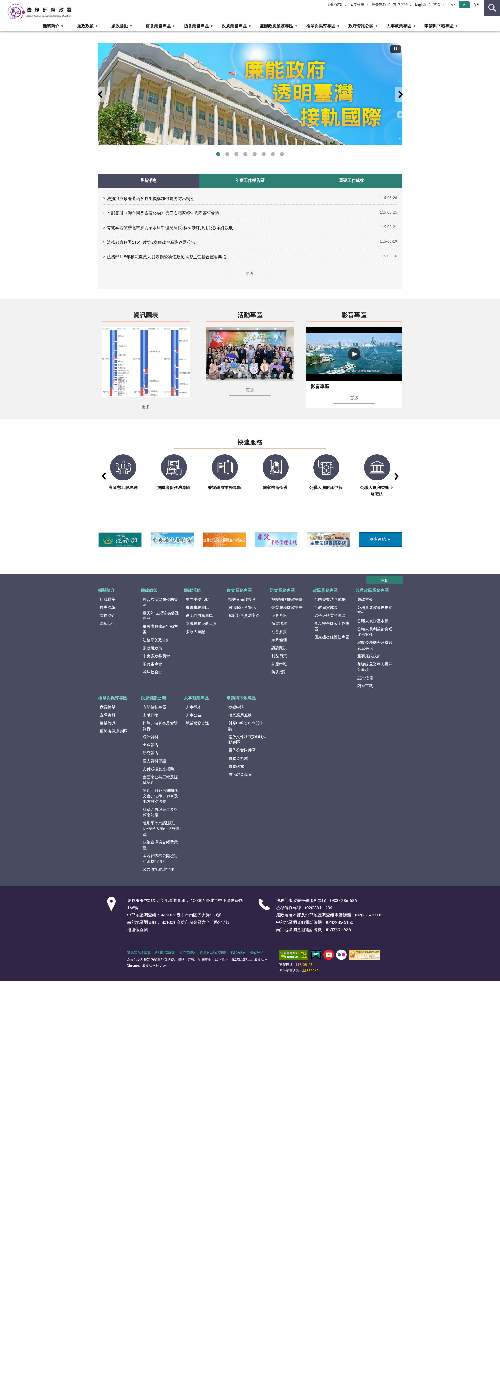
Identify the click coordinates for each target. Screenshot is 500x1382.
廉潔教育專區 (240, 775)
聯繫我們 (107, 624)
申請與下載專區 (439, 26)
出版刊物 (150, 715)
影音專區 (354, 315)
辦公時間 (256, 952)
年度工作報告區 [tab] (250, 180)
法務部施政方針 (156, 640)
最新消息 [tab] (148, 180)
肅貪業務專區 (158, 26)
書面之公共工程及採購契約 (160, 780)
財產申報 (279, 664)
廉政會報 (279, 616)
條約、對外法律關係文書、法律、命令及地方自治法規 (160, 796)
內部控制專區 (154, 707)
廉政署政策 (152, 648)
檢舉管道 (107, 723)
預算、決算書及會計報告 (160, 726)
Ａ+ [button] (476, 5)
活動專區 (250, 315)
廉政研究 (236, 767)
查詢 (492, 8)
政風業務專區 (234, 26)
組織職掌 (107, 600)
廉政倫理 (279, 640)
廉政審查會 (152, 664)
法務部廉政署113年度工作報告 (282, 154)
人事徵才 (193, 707)
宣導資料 (107, 715)
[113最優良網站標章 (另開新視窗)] (364, 956)
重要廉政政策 (369, 656)
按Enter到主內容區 (19, 4)
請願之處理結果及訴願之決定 (160, 812)
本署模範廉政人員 (201, 624)
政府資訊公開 (360, 26)
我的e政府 (238, 952)
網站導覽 (335, 5)
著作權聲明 (187, 952)
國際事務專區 (255, 154)
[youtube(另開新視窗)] (328, 956)
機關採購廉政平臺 (287, 600)
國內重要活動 (197, 600)
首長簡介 (107, 616)
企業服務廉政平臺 (287, 608)
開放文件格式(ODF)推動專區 (247, 739)
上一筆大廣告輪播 (100, 94)
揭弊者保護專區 (236, 154)
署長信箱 (378, 5)
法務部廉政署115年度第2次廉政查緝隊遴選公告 (151, 242)
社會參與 (279, 632)
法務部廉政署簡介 (218, 154)
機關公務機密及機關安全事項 (374, 645)
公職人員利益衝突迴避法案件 (374, 632)
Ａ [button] (464, 5)
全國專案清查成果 (330, 600)
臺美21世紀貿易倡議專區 (161, 616)
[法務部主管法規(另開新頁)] (328, 539)
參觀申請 (236, 707)
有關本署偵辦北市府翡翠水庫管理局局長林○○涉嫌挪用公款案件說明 (170, 228)
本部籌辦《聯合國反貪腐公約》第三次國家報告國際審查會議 (163, 213)
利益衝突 (279, 656)
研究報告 (150, 753)
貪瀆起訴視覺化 (242, 608)
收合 (384, 580)
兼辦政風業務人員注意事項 (374, 667)
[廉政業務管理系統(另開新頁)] (276, 539)
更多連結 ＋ (380, 539)
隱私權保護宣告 (139, 952)
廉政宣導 (365, 600)
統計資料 (150, 737)
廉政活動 (119, 26)
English (420, 5)
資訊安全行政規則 (213, 952)
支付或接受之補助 (158, 769)
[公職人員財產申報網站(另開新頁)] (224, 539)
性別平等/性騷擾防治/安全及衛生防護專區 (161, 828)
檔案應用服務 (240, 715)
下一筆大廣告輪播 (400, 94)
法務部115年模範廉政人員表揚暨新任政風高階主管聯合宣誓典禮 (166, 257)
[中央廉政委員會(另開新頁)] (172, 539)
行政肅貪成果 (326, 608)
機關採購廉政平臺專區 (245, 154)
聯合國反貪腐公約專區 (227, 154)
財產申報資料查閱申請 (246, 726)
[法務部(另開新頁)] (119, 539)
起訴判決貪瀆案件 (244, 616)
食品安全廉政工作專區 (331, 626)
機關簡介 (51, 26)
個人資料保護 (154, 761)
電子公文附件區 (242, 750)
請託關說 (279, 648)
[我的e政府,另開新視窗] (316, 956)
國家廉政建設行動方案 (160, 629)
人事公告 (193, 715)
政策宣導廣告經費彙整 (160, 845)
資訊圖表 (145, 315)
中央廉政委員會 (156, 656)
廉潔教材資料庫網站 (273, 154)
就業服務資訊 (197, 723)
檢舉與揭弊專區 (320, 26)
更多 (250, 274)
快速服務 (250, 443)
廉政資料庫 (238, 758)
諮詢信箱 (365, 678)
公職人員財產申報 (373, 621)
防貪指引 (279, 672)
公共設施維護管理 (158, 869)
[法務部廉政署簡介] (250, 94)
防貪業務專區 (196, 26)
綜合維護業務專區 (330, 616)
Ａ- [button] (452, 5)
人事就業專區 (398, 26)
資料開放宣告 (164, 952)
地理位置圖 (137, 930)
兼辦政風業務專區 (276, 26)
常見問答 (400, 5)
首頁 (437, 5)
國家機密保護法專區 (331, 637)
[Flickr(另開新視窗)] (341, 956)
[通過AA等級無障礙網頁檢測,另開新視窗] (293, 956)
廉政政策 (85, 26)
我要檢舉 (357, 5)
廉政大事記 (195, 632)
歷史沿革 (107, 608)
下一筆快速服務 (396, 476)
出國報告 (150, 745)
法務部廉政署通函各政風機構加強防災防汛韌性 (150, 199)
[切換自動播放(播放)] (395, 49)
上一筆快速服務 (103, 476)
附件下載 (365, 686)
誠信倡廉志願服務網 (264, 154)
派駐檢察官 (152, 672)
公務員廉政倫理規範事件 (374, 610)
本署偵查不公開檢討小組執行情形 (160, 858)
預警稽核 (279, 624)
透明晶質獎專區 (199, 616)
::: (2, 33)
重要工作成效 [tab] (351, 180)
